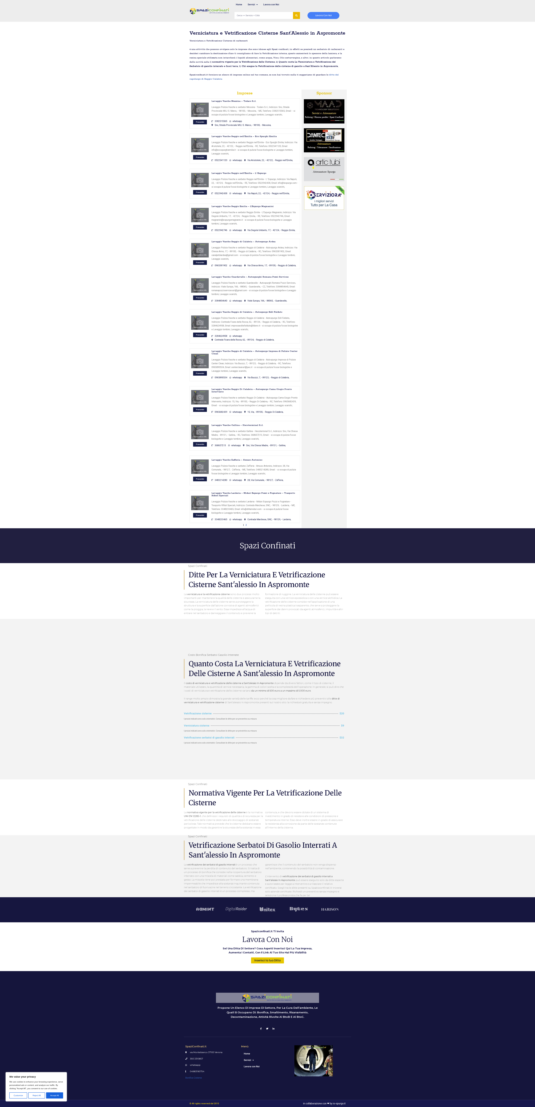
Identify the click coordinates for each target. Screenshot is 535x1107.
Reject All (37, 1095)
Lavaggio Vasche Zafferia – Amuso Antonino (236, 459)
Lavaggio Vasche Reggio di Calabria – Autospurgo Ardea (243, 241)
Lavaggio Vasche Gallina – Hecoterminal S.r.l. (237, 425)
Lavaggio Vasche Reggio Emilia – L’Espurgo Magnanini (242, 206)
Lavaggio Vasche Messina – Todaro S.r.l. (233, 101)
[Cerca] (296, 15)
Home (239, 4)
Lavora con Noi (271, 4)
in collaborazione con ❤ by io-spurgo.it (324, 1103)
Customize (18, 1095)
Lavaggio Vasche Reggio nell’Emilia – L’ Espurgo (238, 173)
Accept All (54, 1095)
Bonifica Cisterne (193, 1077)
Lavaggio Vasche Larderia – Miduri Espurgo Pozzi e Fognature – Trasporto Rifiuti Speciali (253, 494)
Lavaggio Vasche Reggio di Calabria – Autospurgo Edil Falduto (246, 312)
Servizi (251, 4)
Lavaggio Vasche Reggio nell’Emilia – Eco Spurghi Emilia (244, 136)
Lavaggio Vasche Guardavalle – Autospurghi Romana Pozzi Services (250, 276)
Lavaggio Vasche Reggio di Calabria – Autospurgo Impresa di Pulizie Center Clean (254, 352)
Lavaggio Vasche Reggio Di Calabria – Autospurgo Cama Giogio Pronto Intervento (251, 390)
